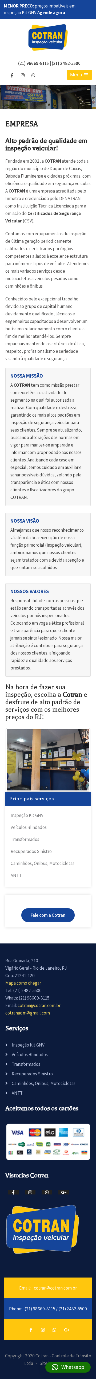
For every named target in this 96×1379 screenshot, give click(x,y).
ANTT (16, 875)
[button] (68, 1367)
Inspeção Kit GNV (27, 815)
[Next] (79, 760)
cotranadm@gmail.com (27, 1013)
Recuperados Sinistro (31, 851)
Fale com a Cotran (48, 915)
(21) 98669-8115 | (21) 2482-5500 (49, 63)
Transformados (25, 839)
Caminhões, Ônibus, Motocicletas (42, 863)
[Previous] (16, 760)
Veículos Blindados (29, 827)
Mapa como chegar (23, 983)
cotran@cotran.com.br (39, 1005)
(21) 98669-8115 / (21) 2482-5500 (56, 1309)
